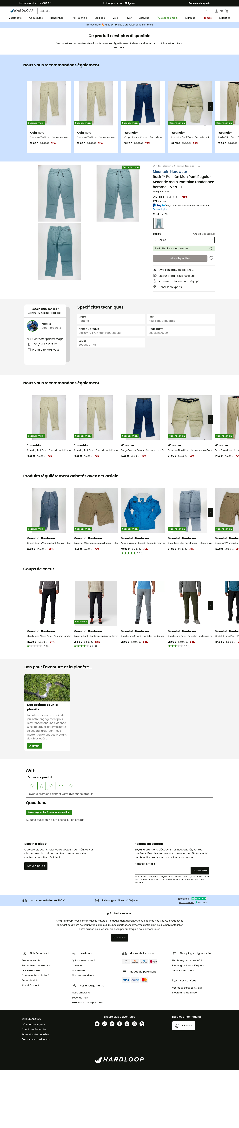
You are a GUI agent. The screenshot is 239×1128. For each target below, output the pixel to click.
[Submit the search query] (207, 11)
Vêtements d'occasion (184, 166)
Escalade (100, 18)
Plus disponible (180, 258)
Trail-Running (79, 18)
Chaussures (36, 18)
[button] (59, 193)
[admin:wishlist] (211, 258)
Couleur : (162, 214)
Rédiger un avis (161, 192)
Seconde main (169, 18)
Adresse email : (145, 864)
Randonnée (57, 18)
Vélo (115, 18)
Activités (144, 18)
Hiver (129, 18)
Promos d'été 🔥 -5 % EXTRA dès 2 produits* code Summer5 (119, 25)
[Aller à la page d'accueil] (155, 166)
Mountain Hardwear (170, 171)
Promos (207, 18)
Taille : (157, 234)
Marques (190, 18)
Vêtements (15, 18)
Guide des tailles (204, 234)
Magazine (224, 18)
